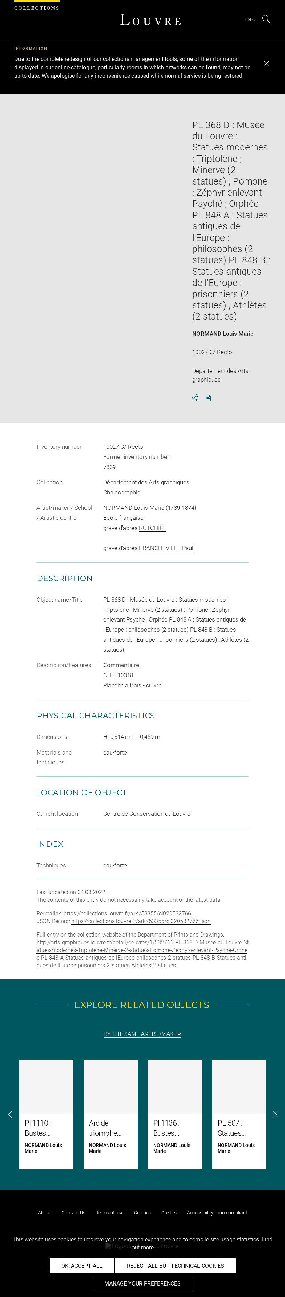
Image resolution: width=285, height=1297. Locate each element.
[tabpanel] (142, 1114)
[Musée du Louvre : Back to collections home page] (150, 19)
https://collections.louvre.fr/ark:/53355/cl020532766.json (141, 921)
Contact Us (74, 1213)
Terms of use (109, 1213)
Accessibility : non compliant (217, 1213)
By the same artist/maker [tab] (142, 1034)
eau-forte (115, 865)
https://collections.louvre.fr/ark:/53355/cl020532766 (127, 913)
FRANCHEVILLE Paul (166, 548)
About (44, 1213)
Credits (169, 1213)
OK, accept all (82, 1266)
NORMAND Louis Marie (222, 333)
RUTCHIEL (152, 527)
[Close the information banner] (266, 63)
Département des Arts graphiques (146, 482)
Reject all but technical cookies (175, 1266)
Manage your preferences (142, 1283)
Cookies (142, 1213)
